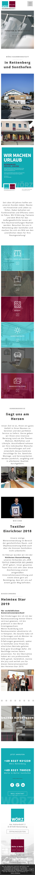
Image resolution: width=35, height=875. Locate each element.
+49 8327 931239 (17, 761)
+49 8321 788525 (17, 770)
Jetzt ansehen (17, 725)
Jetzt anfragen (17, 38)
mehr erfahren (15, 873)
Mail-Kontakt (17, 794)
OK (32, 869)
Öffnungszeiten (17, 832)
